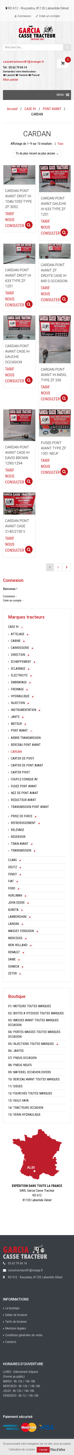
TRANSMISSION (21, 850)
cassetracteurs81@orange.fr (23, 61)
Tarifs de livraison (16, 1322)
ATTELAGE (17, 634)
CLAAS (12, 860)
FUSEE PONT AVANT (24, 786)
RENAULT (14, 952)
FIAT (11, 881)
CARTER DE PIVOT (22, 758)
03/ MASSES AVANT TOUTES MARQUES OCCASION (33, 1022)
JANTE (15, 717)
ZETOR (12, 973)
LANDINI (13, 924)
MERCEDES (15, 938)
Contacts (10, 1342)
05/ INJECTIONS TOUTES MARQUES (31, 1044)
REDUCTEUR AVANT (23, 800)
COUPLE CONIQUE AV (24, 779)
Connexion (24, 16)
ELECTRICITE (19, 675)
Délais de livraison (16, 1315)
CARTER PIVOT (20, 772)
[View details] (19, 174)
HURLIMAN (15, 895)
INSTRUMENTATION (23, 710)
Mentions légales (15, 1328)
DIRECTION (18, 655)
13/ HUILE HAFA (18, 1100)
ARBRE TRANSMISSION (26, 738)
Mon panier (10, 80)
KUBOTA (13, 910)
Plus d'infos (57, 1449)
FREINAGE (17, 689)
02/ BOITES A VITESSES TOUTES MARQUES (36, 1013)
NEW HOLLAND (17, 945)
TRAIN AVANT (19, 844)
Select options (29, 225)
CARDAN (16, 752)
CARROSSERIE (20, 648)
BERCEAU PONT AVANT (26, 745)
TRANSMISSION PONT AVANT (30, 807)
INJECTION (18, 703)
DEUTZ (12, 867)
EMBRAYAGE (19, 682)
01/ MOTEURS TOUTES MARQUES (29, 1006)
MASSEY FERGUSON (21, 931)
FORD (11, 888)
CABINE (16, 641)
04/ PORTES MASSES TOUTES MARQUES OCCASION (34, 1034)
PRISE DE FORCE (21, 816)
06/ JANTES (16, 1051)
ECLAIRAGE (18, 668)
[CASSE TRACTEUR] (37, 33)
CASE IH (30, 109)
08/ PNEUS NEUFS (20, 1065)
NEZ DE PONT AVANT (24, 793)
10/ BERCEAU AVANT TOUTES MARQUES (34, 1079)
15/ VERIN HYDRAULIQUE (24, 1114)
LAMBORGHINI (17, 917)
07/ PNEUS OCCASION (22, 1058)
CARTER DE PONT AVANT (27, 765)
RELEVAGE (17, 830)
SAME (12, 959)
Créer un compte (49, 16)
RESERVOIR (18, 837)
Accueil (12, 109)
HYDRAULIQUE (20, 696)
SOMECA (13, 966)
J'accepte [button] (43, 1449)
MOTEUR (16, 724)
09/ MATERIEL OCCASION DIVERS (29, 1072)
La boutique (12, 1308)
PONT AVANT (52, 109)
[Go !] (67, 47)
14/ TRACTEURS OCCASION (25, 1108)
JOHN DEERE (16, 902)
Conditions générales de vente (23, 1335)
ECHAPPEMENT (21, 662)
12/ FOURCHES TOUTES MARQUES (30, 1093)
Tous (60, 144)
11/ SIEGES (15, 1086)
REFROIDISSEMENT (23, 823)
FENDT (12, 874)
